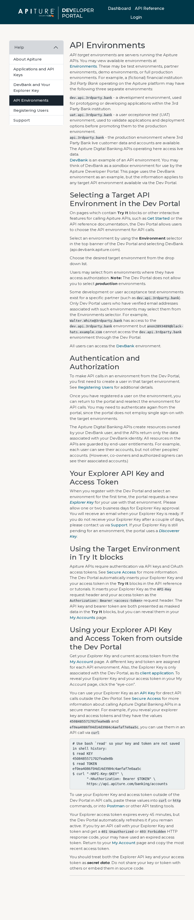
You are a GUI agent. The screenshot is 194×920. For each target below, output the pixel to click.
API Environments (30, 100)
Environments (83, 66)
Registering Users (30, 110)
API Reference (149, 8)
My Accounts (82, 617)
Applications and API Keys (33, 72)
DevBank (79, 160)
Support (21, 120)
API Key (147, 693)
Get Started (158, 218)
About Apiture (27, 59)
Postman (116, 805)
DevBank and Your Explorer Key (31, 87)
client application (157, 673)
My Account (81, 661)
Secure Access (121, 572)
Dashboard (119, 8)
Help (19, 47)
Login (136, 17)
